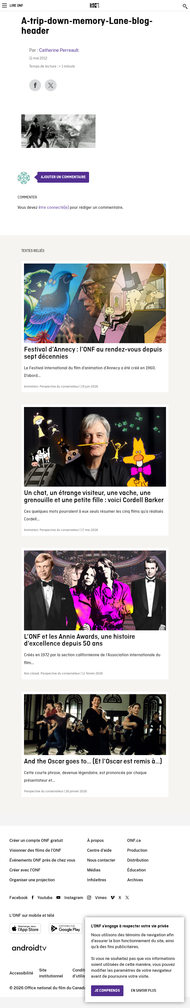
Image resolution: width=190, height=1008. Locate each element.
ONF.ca (134, 840)
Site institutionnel (51, 973)
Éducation (136, 870)
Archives (135, 880)
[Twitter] (51, 85)
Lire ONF (16, 5)
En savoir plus (143, 991)
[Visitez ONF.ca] (103, 5)
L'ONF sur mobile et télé (31, 915)
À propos (95, 840)
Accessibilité (21, 973)
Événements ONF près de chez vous (42, 860)
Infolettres (96, 880)
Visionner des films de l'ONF (35, 850)
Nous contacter (101, 860)
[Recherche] (185, 6)
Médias (93, 870)
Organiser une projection (32, 880)
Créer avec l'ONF (25, 870)
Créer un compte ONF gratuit (36, 840)
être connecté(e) (54, 207)
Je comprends (107, 991)
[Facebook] (35, 85)
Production (137, 850)
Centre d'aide (99, 850)
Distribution (137, 860)
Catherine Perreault (59, 50)
